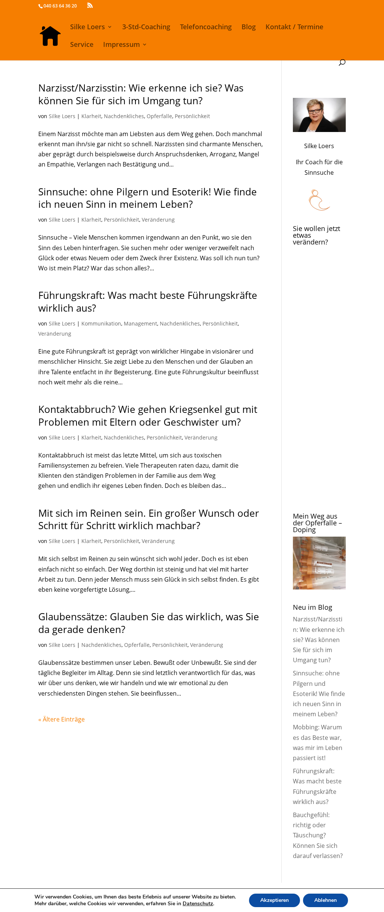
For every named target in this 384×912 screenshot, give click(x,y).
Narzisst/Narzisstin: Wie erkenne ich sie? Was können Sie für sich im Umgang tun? (140, 94)
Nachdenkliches (124, 116)
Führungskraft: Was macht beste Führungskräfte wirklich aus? (147, 301)
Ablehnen (325, 900)
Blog (249, 27)
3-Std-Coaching (146, 27)
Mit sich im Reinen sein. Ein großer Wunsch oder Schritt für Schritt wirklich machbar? (148, 519)
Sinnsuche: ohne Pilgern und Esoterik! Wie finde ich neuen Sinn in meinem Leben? (147, 198)
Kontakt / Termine (294, 27)
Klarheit (91, 116)
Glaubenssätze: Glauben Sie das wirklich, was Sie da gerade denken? (148, 623)
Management (140, 323)
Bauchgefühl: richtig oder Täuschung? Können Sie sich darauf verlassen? (318, 835)
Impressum (121, 45)
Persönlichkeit (192, 116)
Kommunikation (101, 323)
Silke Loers (87, 27)
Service (81, 45)
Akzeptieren (274, 900)
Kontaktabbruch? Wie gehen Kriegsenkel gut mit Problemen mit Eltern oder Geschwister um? (147, 415)
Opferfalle (159, 116)
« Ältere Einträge (61, 719)
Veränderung (158, 219)
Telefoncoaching (206, 27)
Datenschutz (198, 903)
